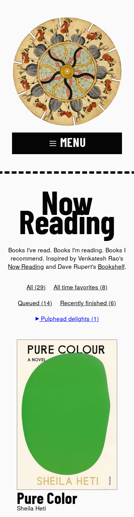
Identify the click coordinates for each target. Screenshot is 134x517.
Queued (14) (35, 302)
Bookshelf (111, 266)
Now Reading (26, 266)
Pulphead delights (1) (69, 318)
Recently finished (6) (88, 302)
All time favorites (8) (81, 287)
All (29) (36, 287)
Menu (73, 143)
